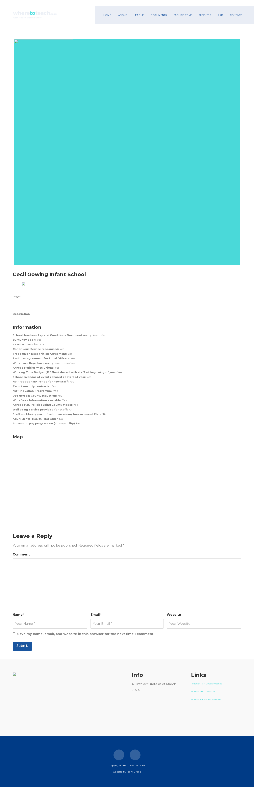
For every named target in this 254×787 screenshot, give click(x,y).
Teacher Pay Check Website (207, 683)
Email (96, 615)
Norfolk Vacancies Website (205, 699)
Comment (21, 554)
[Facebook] (119, 755)
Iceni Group (134, 771)
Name (18, 615)
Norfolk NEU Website (203, 691)
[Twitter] (135, 755)
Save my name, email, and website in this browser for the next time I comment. (85, 634)
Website (174, 615)
